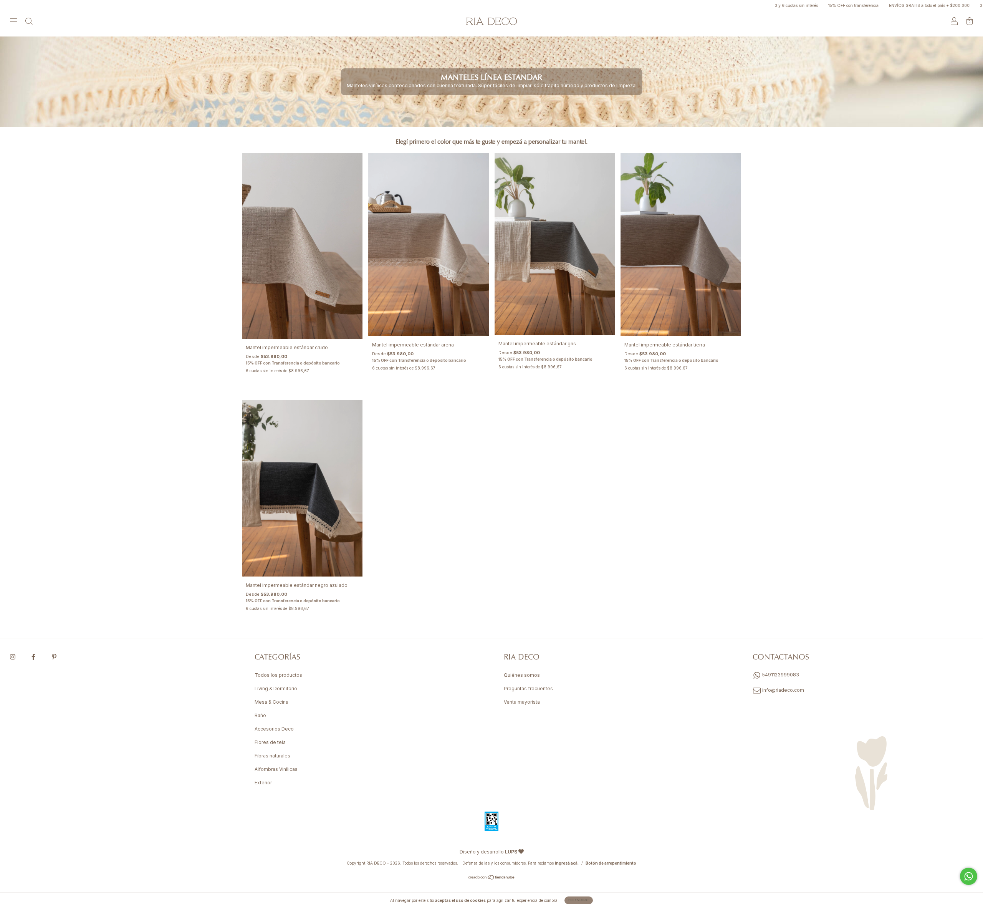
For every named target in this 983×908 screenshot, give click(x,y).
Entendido (578, 900)
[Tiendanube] (492, 878)
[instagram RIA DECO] (13, 656)
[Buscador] (29, 22)
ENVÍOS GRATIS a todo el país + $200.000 (878, 5)
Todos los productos (278, 675)
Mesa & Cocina (271, 702)
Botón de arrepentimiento (611, 863)
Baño (260, 715)
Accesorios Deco (274, 729)
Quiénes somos (522, 675)
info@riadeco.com (783, 690)
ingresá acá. (567, 863)
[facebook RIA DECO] (33, 656)
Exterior (263, 782)
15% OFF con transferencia (802, 5)
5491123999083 (780, 675)
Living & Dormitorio (276, 688)
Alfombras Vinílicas (276, 769)
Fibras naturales (272, 756)
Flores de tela (270, 742)
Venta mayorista (522, 702)
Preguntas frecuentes (528, 688)
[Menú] (13, 22)
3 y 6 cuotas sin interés (745, 5)
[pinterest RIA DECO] (54, 656)
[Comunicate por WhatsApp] (968, 876)
